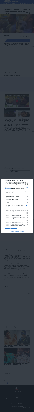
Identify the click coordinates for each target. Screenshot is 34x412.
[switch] (27, 196)
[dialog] (17, 206)
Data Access (17, 231)
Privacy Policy (22, 231)
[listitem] (17, 194)
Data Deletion (12, 231)
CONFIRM (11, 228)
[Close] (31, 180)
